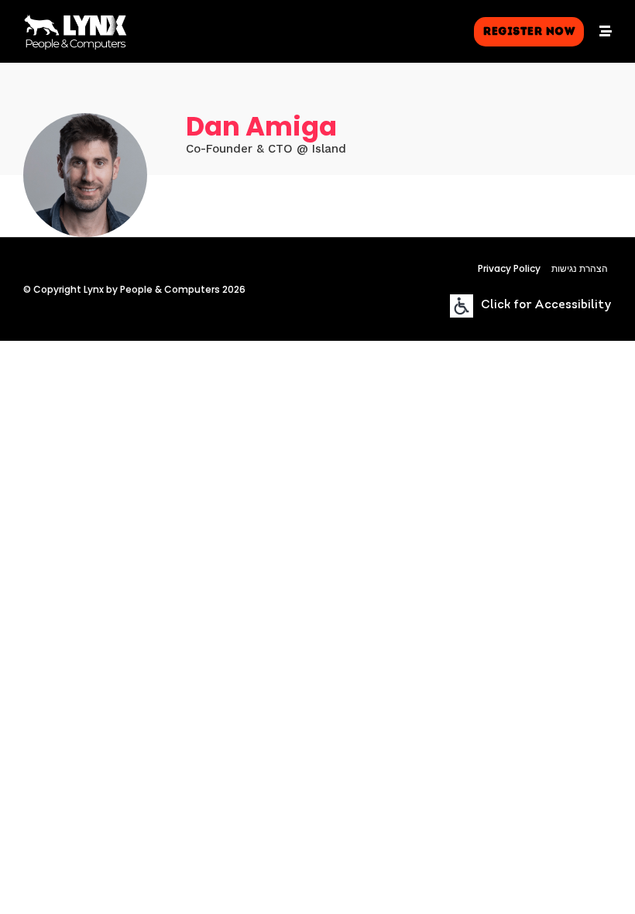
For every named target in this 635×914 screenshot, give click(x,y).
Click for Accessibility (546, 305)
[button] (529, 31)
